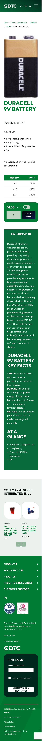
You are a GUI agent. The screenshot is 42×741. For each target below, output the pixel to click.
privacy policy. (25, 678)
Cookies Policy (9, 726)
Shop (6, 23)
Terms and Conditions (12, 717)
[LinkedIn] (5, 597)
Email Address (16, 665)
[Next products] (23, 544)
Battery (23, 243)
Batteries (9, 26)
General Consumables (19, 23)
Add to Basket (29, 215)
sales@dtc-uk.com (11, 641)
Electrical (33, 23)
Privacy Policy (9, 722)
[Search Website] (21, 6)
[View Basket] (25, 6)
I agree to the (21, 678)
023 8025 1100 (9, 636)
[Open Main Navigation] (36, 7)
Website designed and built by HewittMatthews (15, 732)
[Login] (30, 6)
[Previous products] (18, 544)
